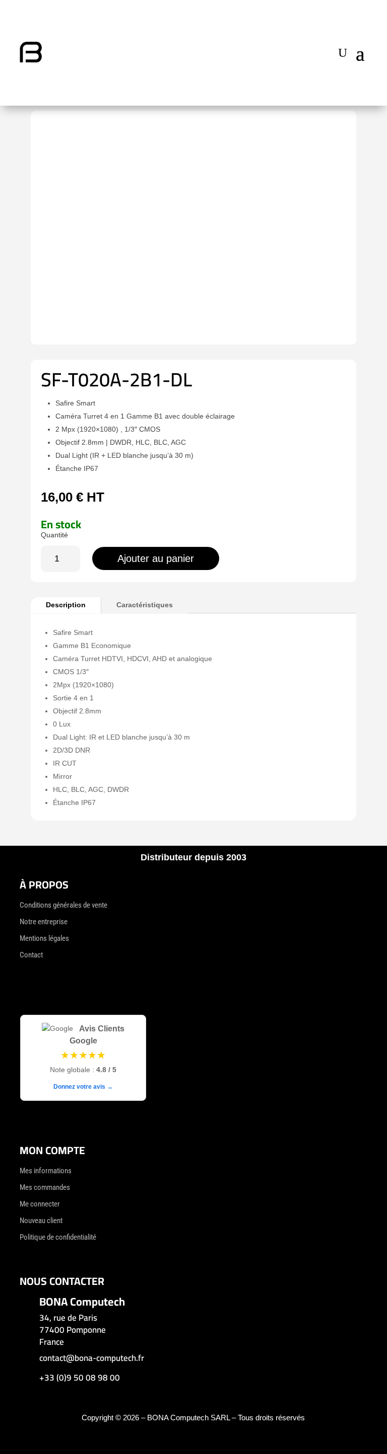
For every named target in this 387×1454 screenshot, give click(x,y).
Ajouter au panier (155, 558)
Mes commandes (45, 1187)
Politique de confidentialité (58, 1237)
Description (66, 605)
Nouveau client (41, 1220)
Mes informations (46, 1170)
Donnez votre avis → (83, 1086)
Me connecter (40, 1203)
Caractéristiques (144, 605)
